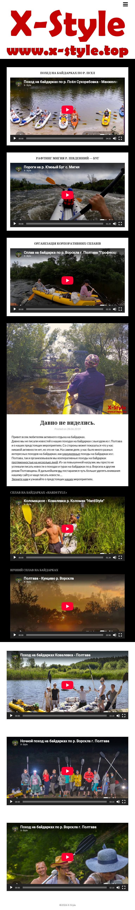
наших (69, 479)
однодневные (71, 453)
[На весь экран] (120, 138)
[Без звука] (114, 138)
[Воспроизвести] (15, 138)
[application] (67, 110)
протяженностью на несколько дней (35, 462)
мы (60, 470)
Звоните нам (20, 479)
